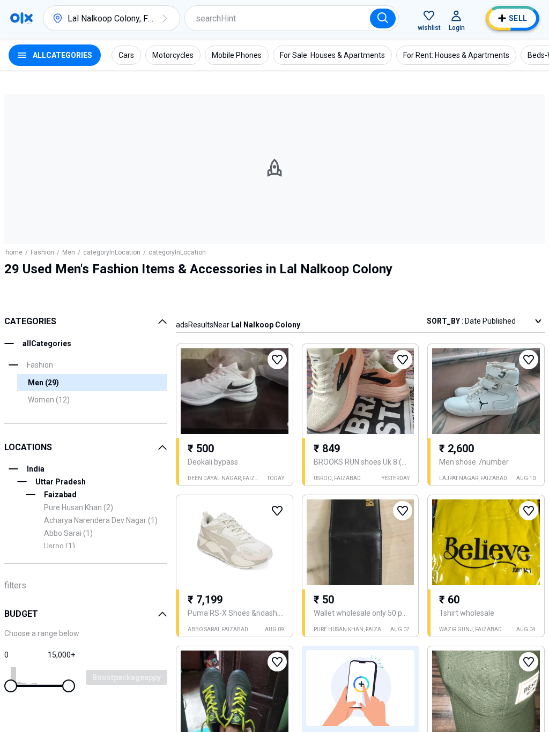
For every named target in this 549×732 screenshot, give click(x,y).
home (14, 252)
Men (68, 252)
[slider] (10, 685)
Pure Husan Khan (78, 507)
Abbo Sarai (68, 533)
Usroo (59, 546)
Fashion (42, 252)
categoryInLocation (111, 252)
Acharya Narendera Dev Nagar (101, 520)
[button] (164, 18)
